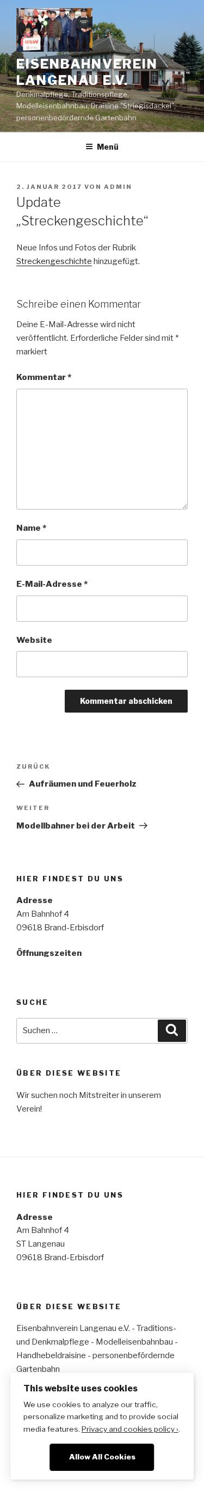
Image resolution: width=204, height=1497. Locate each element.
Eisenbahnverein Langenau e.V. (87, 72)
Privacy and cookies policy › (130, 1429)
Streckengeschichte (54, 261)
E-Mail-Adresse (52, 584)
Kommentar (43, 377)
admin (118, 187)
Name (31, 528)
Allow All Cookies (102, 1456)
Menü (108, 146)
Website (34, 640)
